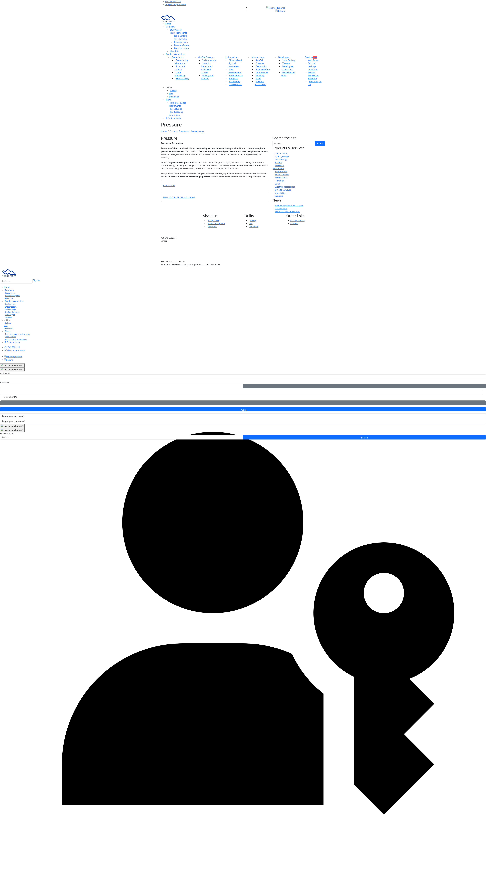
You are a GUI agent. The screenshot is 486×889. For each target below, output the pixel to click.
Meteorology (258, 57)
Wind (258, 78)
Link (171, 93)
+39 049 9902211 (173, 1)
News (168, 99)
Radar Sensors (236, 75)
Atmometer (278, 168)
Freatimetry (234, 81)
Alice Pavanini (180, 39)
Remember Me (10, 397)
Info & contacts (173, 118)
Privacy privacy (297, 220)
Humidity (260, 75)
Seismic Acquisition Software (313, 75)
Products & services (175, 54)
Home (168, 23)
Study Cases (176, 29)
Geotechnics (178, 57)
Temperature (262, 72)
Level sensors (235, 84)
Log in (243, 409)
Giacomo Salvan (181, 45)
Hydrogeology (232, 57)
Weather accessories (285, 186)
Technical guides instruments (289, 205)
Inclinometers (209, 60)
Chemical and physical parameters (235, 63)
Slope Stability (182, 78)
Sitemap (294, 223)
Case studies (176, 108)
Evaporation (261, 66)
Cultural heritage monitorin (313, 66)
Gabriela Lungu (181, 48)
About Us (174, 51)
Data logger (284, 57)
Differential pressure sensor (179, 197)
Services (311, 57)
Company (170, 26)
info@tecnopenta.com (175, 4)
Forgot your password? (13, 416)
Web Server (313, 60)
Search (320, 143)
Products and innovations (287, 211)
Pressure (260, 63)
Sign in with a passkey (243, 402)
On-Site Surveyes (206, 57)
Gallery (173, 90)
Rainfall (259, 60)
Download (174, 96)
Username (5, 373)
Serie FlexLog (288, 60)
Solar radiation (263, 69)
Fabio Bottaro (180, 35)
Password (4, 382)
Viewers (286, 63)
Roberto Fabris (181, 42)
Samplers (233, 78)
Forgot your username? (13, 421)
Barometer (169, 185)
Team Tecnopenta (178, 32)
